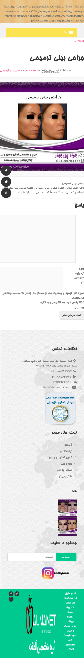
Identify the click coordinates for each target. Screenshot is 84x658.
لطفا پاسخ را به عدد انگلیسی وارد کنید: (62, 302)
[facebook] (6, 171)
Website (78, 278)
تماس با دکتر (64, 470)
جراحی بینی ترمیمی (11, 70)
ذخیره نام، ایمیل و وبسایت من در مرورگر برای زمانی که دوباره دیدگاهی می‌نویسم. (43, 296)
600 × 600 (31, 70)
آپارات (68, 445)
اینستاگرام (66, 451)
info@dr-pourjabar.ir (57, 387)
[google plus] (6, 193)
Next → (78, 41)
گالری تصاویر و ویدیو (61, 457)
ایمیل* (79, 273)
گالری (74, 491)
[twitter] (6, 182)
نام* (81, 269)
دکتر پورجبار (66, 476)
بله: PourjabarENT (65, 382)
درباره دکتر (66, 464)
